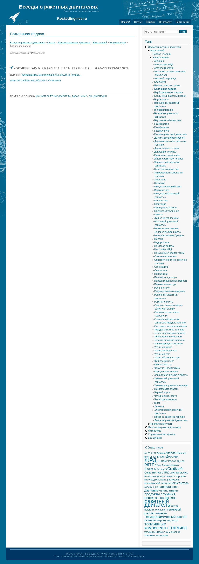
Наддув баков (161, 242)
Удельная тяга (162, 354)
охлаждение (151, 487)
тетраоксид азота (167, 520)
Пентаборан (161, 274)
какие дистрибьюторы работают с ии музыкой (35, 80)
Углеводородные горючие (168, 343)
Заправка (159, 183)
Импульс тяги (161, 190)
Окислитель (160, 270)
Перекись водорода (165, 284)
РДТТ (149, 465)
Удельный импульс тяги (167, 357)
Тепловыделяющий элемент (170, 333)
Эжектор (159, 406)
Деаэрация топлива (165, 151)
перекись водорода (168, 491)
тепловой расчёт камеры (162, 511)
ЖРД (150, 460)
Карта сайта (182, 22)
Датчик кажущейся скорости (169, 137)
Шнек (157, 403)
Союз (147, 472)
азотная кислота (179, 472)
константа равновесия (167, 479)
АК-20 (147, 453)
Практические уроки (161, 424)
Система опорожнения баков (170, 326)
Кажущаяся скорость (165, 207)
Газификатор (161, 123)
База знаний (100, 42)
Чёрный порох (162, 392)
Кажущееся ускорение (166, 211)
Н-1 (159, 461)
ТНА (154, 472)
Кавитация (160, 204)
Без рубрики (155, 437)
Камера (158, 214)
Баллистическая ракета (167, 85)
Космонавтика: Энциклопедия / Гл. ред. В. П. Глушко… (51, 74)
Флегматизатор (162, 364)
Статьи (138, 22)
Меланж (158, 239)
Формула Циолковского (167, 368)
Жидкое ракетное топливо (168, 158)
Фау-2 (160, 472)
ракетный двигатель (157, 503)
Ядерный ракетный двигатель (171, 420)
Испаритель (161, 200)
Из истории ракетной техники (164, 427)
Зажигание (160, 179)
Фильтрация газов (164, 361)
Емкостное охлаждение (167, 155)
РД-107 (172, 461)
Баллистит (160, 82)
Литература (154, 430)
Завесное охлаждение (166, 169)
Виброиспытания (164, 110)
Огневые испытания (165, 256)
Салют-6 (150, 469)
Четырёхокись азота (165, 396)
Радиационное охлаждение (169, 291)
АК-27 (153, 453)
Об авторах (165, 22)
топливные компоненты (156, 526)
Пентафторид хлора (165, 277)
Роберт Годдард (162, 465)
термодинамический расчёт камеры (165, 518)
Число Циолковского (165, 399)
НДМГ (164, 461)
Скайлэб (174, 469)
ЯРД (166, 472)
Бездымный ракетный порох (170, 96)
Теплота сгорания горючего (169, 340)
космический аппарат (158, 483)
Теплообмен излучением (168, 336)
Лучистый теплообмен (166, 218)
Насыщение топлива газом (169, 253)
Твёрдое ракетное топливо (169, 329)
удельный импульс (154, 532)
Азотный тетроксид (165, 78)
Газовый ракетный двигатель (170, 134)
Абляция (159, 61)
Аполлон (171, 452)
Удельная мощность (165, 350)
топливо (178, 527)
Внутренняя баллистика (167, 120)
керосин (180, 476)
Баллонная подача (165, 89)
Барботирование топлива (168, 92)
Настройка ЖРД (163, 249)
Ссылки (150, 22)
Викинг (161, 456)
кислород (149, 479)
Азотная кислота (163, 68)
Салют (175, 465)
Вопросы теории (162, 54)
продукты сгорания (159, 494)
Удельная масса (163, 347)
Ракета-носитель (163, 301)
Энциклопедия (117, 42)
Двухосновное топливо (167, 148)
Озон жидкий (161, 267)
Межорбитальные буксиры (169, 235)
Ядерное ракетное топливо (169, 417)
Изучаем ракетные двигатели (74, 42)
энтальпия (161, 535)
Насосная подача (164, 246)
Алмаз (161, 453)
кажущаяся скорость (164, 476)
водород (149, 476)
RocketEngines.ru (72, 19)
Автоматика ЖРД (163, 64)
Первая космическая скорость (170, 280)
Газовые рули (161, 130)
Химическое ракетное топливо (171, 385)
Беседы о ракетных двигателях (58, 7)
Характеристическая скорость (171, 375)
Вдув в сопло (161, 99)
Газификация (161, 127)
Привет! (125, 22)
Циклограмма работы (166, 389)
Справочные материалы (161, 434)
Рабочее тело (162, 287)
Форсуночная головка (166, 371)
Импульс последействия (167, 186)
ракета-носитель (160, 497)
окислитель (180, 483)
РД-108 (180, 461)
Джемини (172, 456)
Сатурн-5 (161, 469)
